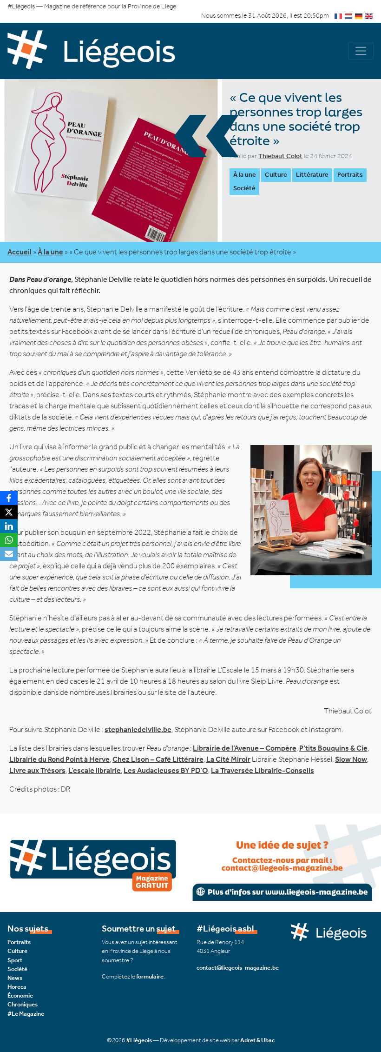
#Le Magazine (25, 1013)
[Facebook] (9, 498)
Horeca (16, 986)
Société (244, 188)
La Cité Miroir (228, 759)
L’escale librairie (94, 770)
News (14, 977)
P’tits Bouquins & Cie (333, 748)
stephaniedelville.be (138, 729)
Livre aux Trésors (37, 770)
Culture (276, 175)
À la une (244, 175)
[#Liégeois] (98, 51)
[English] (369, 16)
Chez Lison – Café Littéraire (158, 759)
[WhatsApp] (9, 540)
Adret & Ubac (257, 1040)
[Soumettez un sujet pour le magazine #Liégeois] (190, 862)
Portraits (350, 175)
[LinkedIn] (9, 526)
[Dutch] (349, 16)
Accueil (19, 251)
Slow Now (351, 759)
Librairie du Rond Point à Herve (59, 759)
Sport (14, 960)
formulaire (150, 976)
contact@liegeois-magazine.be (238, 967)
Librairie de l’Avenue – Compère (244, 748)
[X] (9, 512)
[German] (359, 16)
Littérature (312, 175)
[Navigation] (361, 51)
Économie (20, 995)
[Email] (9, 554)
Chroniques (22, 1004)
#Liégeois (139, 1040)
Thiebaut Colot (280, 156)
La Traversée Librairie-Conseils (262, 770)
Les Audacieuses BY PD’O (166, 770)
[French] (339, 16)
